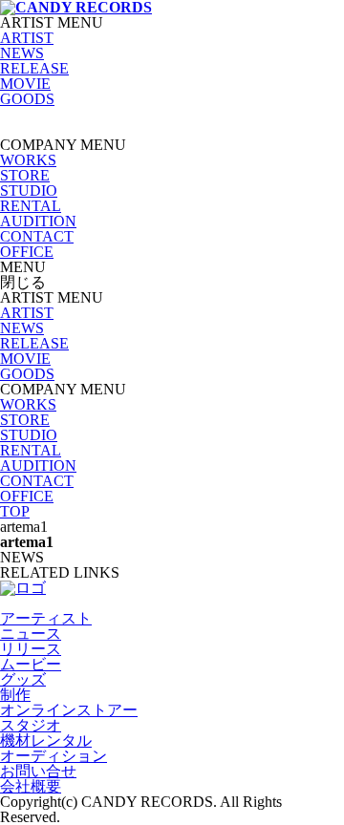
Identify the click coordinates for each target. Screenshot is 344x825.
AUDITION (38, 221)
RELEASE (34, 68)
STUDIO (28, 190)
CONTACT (37, 236)
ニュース (30, 633)
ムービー (30, 664)
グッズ (23, 679)
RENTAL (30, 206)
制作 (15, 695)
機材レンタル (46, 740)
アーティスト (46, 618)
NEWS (22, 53)
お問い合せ (38, 771)
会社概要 (30, 786)
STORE (25, 175)
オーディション (53, 756)
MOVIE (25, 83)
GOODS (27, 99)
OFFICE (27, 251)
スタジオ (30, 725)
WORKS (28, 160)
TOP (15, 511)
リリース (30, 649)
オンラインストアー (69, 710)
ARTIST (27, 38)
